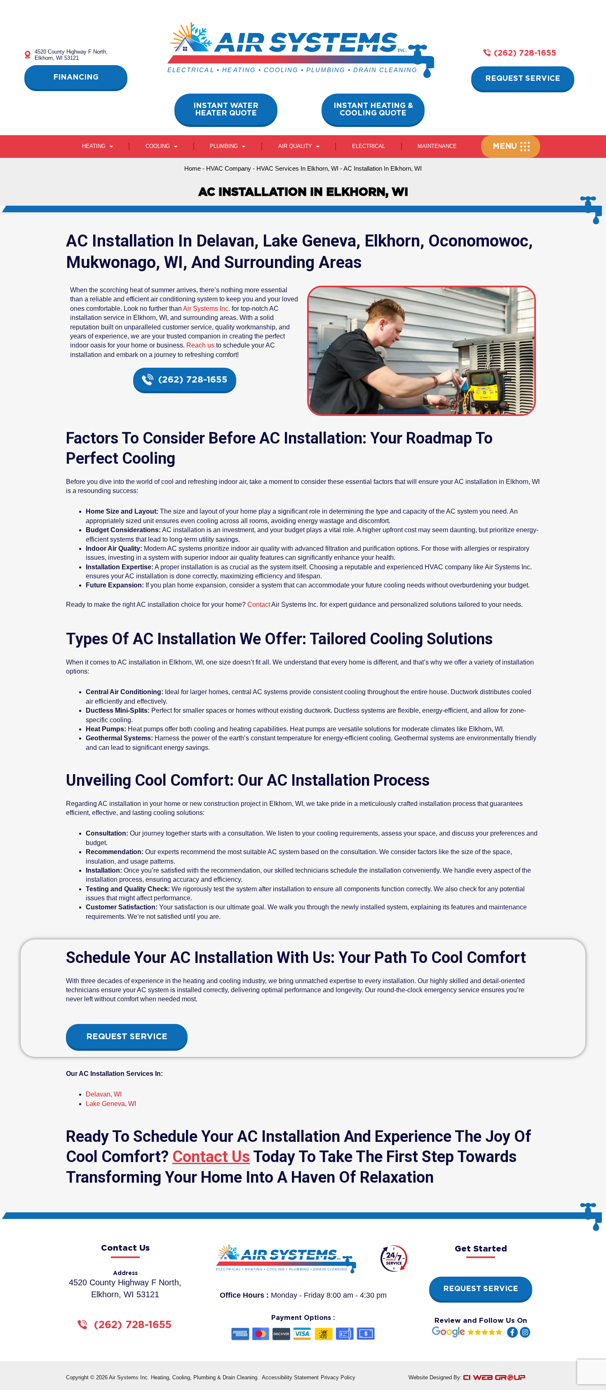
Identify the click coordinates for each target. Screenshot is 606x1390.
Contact (258, 604)
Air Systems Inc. (206, 308)
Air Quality (295, 146)
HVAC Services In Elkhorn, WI (297, 168)
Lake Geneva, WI (111, 1103)
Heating (94, 146)
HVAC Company (228, 168)
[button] (507, 146)
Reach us (200, 345)
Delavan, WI (104, 1094)
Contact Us (211, 1157)
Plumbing (224, 146)
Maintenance (437, 146)
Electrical (368, 146)
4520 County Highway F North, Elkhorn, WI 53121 (71, 55)
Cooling (158, 146)
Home (192, 168)
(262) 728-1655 (525, 53)
